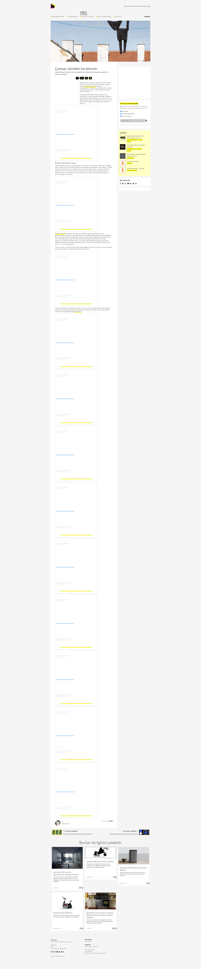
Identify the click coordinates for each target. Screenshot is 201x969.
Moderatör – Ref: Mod (132, 161)
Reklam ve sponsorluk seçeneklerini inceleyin (96, 953)
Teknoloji (95, 946)
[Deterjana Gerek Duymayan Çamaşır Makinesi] (133, 855)
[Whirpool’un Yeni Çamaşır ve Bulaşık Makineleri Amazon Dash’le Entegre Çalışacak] (100, 901)
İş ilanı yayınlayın (88, 951)
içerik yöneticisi (130, 158)
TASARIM (110, 821)
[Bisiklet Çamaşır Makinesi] (67, 901)
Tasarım (90, 946)
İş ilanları (123, 133)
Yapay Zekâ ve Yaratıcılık (87, 16)
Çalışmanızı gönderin (90, 949)
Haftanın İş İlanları (126, 116)
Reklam (86, 946)
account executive (131, 149)
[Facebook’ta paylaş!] (77, 78)
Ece (63, 822)
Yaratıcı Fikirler (88, 941)
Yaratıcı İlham (117, 16)
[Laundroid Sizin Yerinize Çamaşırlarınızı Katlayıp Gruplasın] (67, 858)
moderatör (129, 163)
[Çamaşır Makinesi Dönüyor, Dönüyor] (100, 852)
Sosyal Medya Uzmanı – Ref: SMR (135, 168)
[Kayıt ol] (146, 120)
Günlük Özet (125, 111)
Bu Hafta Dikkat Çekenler (128, 114)
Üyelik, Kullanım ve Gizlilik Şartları (59, 948)
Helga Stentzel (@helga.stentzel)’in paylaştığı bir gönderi (76, 157)
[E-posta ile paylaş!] (90, 78)
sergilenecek (77, 311)
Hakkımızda (53, 945)
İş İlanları (147, 16)
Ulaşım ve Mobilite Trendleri (104, 16)
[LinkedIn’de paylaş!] (86, 78)
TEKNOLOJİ (81, 887)
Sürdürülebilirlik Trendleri (57, 16)
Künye (52, 946)
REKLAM (114, 877)
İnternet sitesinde (60, 233)
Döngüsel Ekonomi (73, 16)
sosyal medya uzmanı (132, 140)
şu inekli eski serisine (89, 86)
